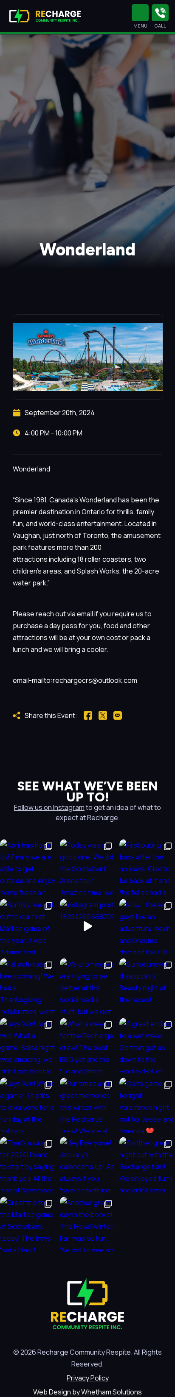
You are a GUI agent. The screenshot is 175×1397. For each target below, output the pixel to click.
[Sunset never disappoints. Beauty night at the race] (147, 986)
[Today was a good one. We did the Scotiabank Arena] (88, 867)
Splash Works (98, 571)
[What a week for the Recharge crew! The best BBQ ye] (88, 1045)
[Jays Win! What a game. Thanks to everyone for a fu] (28, 1105)
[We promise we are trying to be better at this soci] (88, 986)
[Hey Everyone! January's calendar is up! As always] (88, 1164)
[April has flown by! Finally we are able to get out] (28, 867)
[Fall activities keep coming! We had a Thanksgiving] (28, 986)
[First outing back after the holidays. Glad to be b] (147, 867)
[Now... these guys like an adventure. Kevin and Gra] (147, 926)
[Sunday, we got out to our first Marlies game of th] (28, 926)
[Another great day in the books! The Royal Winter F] (88, 1224)
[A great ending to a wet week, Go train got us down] (147, 1045)
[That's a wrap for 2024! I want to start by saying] (28, 1164)
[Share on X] (103, 715)
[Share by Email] (117, 715)
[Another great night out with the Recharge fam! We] (147, 1164)
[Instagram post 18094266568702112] (88, 926)
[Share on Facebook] (88, 715)
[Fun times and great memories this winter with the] (88, 1105)
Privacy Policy (88, 1378)
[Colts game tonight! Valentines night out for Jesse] (147, 1105)
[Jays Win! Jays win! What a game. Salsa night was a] (28, 1045)
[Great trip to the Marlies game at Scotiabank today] (28, 1224)
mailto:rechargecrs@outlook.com (84, 680)
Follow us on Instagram (49, 807)
